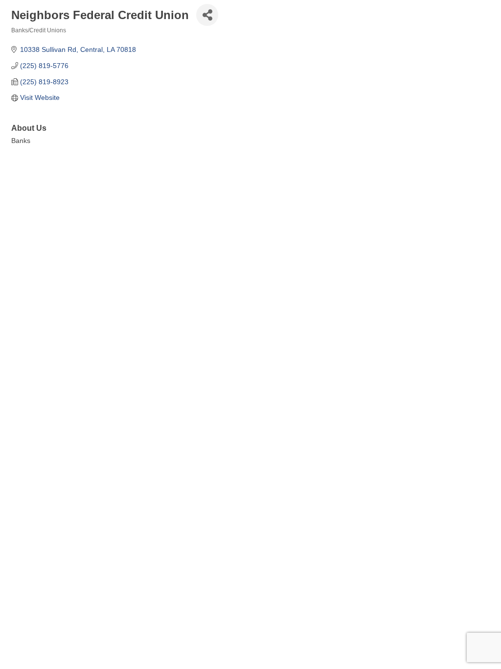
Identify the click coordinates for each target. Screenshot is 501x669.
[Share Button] (207, 15)
